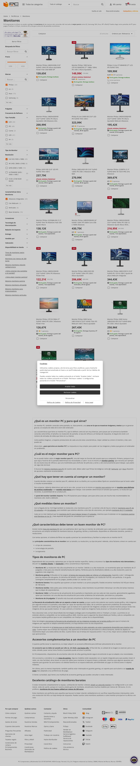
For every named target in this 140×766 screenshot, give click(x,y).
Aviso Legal (89, 402)
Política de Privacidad (73, 402)
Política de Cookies (53, 402)
